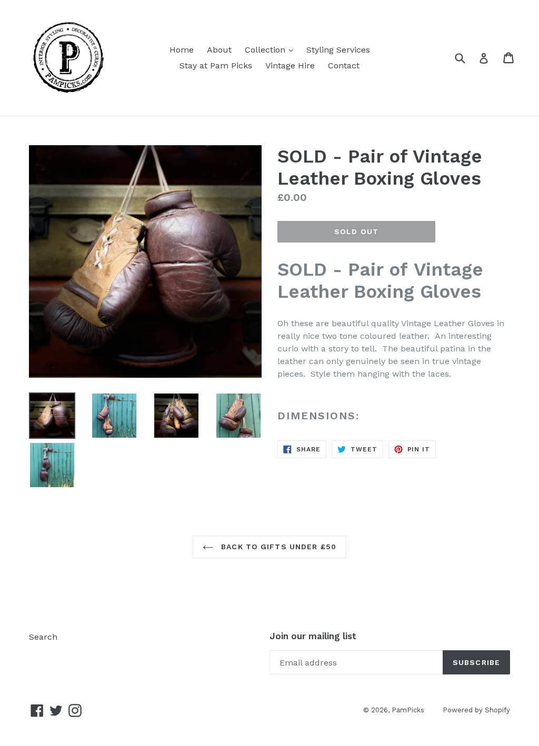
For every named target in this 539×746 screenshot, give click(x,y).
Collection (271, 49)
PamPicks (408, 710)
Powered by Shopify (476, 710)
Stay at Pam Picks (215, 65)
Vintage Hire (290, 65)
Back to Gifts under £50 (277, 546)
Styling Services (338, 50)
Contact (344, 65)
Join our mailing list (313, 636)
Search (43, 637)
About (219, 50)
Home (181, 50)
